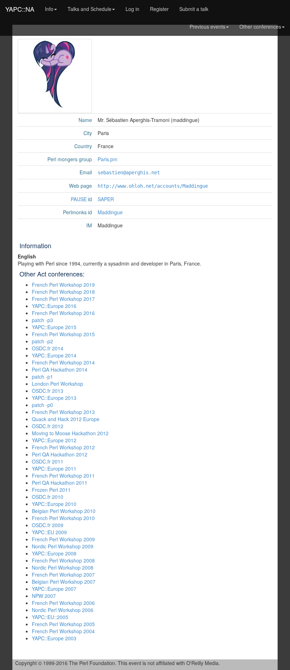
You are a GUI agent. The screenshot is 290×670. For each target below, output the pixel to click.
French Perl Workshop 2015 (63, 334)
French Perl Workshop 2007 (63, 574)
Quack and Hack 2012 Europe (65, 419)
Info (49, 8)
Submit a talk (193, 8)
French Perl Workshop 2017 (63, 298)
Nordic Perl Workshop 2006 (62, 609)
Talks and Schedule (89, 8)
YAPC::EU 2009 (49, 532)
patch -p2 (42, 341)
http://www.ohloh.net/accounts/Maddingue (153, 186)
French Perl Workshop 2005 (63, 624)
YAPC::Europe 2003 (54, 638)
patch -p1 (42, 376)
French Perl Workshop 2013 (63, 411)
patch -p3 (42, 320)
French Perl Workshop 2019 (63, 284)
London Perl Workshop (57, 383)
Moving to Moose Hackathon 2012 (70, 433)
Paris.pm (107, 159)
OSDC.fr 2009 (47, 525)
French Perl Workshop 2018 (63, 291)
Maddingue (110, 212)
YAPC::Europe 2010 (54, 503)
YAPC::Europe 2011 (54, 468)
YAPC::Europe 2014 (54, 355)
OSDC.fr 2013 (47, 390)
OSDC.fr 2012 (47, 426)
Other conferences (260, 26)
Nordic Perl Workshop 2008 (62, 567)
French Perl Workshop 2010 (63, 518)
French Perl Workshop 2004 (63, 631)
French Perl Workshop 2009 (63, 539)
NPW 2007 (44, 595)
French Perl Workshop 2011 (63, 475)
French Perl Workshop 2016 (63, 312)
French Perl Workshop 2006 (63, 602)
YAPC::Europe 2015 (54, 327)
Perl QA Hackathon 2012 (59, 454)
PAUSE (79, 199)
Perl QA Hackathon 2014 (59, 369)
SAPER (106, 199)
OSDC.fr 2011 (47, 461)
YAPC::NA (19, 8)
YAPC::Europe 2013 (54, 397)
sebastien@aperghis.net (129, 172)
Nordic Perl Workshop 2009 (62, 546)
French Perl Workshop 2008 (63, 560)
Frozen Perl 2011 (51, 489)
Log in (132, 8)
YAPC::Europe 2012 (54, 440)
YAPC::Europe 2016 (54, 305)
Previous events (207, 26)
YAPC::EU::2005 (50, 617)
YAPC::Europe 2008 (54, 553)
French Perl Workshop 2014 (63, 362)
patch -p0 (42, 404)
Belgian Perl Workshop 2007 (63, 581)
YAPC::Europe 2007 (54, 588)
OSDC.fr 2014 (47, 348)
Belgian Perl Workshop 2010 (63, 510)
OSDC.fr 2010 (47, 496)
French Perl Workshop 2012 (63, 447)
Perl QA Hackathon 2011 (59, 482)
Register (159, 8)
